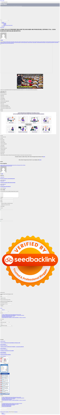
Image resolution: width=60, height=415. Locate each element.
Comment (1, 197)
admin (2, 173)
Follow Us (3, 309)
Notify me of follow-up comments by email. (7, 203)
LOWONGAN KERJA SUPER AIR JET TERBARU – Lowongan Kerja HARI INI (13, 315)
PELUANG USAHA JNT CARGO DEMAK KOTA (7, 178)
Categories (1, 325)
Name (1, 198)
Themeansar (15, 411)
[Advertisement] (30, 13)
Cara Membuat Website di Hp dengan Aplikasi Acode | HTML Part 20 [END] (12, 403)
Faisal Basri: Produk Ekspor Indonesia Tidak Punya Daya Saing (10, 404)
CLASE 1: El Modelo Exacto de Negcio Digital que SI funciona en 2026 (11, 314)
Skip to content (2, 0)
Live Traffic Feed (4, 373)
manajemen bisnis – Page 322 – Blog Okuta (4, 375)
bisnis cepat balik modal (7, 41)
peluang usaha (13, 42)
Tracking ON (5, 371)
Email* (1, 296)
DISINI (44, 156)
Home (3, 413)
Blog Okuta (3, 4)
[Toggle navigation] (0, 19)
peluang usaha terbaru (18, 42)
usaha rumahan (56, 42)
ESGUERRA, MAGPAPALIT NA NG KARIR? (7, 350)
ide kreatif (30, 41)
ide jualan (27, 41)
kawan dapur (57, 41)
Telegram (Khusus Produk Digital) (8, 25)
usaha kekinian (34, 42)
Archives (1, 322)
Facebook (5, 23)
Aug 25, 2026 (2, 344)
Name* (1, 294)
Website (1, 201)
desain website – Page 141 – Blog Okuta (4, 387)
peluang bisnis (9, 42)
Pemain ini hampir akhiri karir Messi (6, 405)
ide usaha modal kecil (42, 41)
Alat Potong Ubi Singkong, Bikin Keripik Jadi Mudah (7, 182)
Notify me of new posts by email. (5, 204)
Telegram (5, 24)
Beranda (3, 22)
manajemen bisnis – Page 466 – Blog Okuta (5, 383)
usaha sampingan (2, 43)
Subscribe (2, 305)
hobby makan (16, 41)
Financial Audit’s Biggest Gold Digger (7, 316)
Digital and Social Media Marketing (6, 406)
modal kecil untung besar (3, 42)
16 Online (3, 371)
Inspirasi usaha (54, 41)
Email (1, 200)
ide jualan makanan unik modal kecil (5, 186)
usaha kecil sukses (30, 42)
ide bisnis (19, 41)
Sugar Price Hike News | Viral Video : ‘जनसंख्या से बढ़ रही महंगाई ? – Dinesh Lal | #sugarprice (14, 317)
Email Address (2, 304)
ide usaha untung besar (49, 41)
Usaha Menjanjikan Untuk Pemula (41, 42)
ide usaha (32, 41)
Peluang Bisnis (2, 27)
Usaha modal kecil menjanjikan (50, 42)
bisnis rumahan (12, 41)
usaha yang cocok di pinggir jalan (9, 43)
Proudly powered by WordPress (4, 411)
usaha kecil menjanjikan (24, 42)
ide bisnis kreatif (23, 41)
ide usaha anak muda (37, 41)
